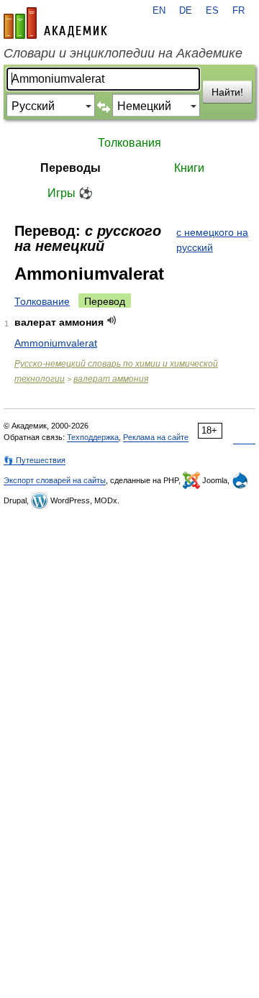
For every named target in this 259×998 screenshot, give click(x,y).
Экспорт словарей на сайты (55, 480)
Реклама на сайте (155, 437)
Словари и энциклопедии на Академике (123, 53)
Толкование (42, 301)
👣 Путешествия (34, 460)
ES (212, 11)
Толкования (129, 143)
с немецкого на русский (212, 239)
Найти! (227, 92)
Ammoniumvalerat (55, 343)
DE (185, 11)
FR (238, 11)
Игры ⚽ (70, 193)
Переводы (70, 168)
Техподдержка (93, 437)
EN (159, 11)
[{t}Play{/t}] (111, 320)
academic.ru (55, 23)
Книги (189, 168)
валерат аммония (110, 379)
